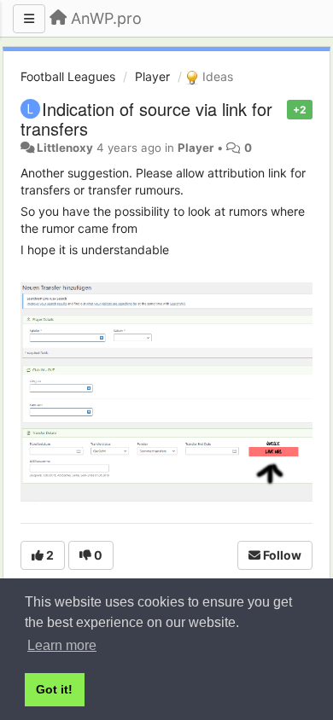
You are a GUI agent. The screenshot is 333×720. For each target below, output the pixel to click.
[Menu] (29, 18)
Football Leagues (67, 76)
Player (152, 76)
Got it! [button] (54, 689)
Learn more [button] (61, 645)
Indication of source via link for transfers (146, 118)
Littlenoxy (65, 147)
